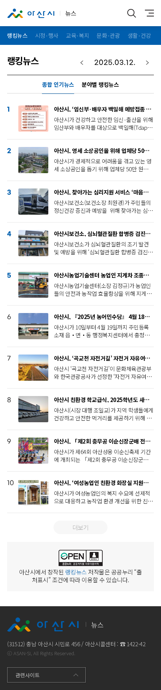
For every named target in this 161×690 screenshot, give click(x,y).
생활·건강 (139, 35)
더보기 (80, 527)
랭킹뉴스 (17, 35)
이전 (81, 62)
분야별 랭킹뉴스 (100, 84)
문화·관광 (108, 35)
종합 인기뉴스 (58, 84)
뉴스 (70, 13)
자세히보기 (86, 118)
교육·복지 (77, 35)
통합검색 (131, 13)
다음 (147, 62)
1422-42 (136, 644)
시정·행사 (46, 35)
